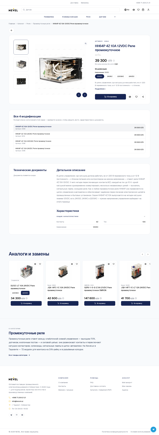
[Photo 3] (21, 81)
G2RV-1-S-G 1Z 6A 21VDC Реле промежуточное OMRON (98, 289)
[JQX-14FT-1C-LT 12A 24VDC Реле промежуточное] (136, 271)
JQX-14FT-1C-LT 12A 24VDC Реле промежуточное (136, 289)
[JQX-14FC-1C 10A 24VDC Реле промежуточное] (63, 271)
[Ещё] (115, 17)
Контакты (62, 386)
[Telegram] (11, 415)
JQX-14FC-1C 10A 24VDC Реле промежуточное (61, 289)
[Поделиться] (142, 96)
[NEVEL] (13, 9)
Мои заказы (126, 386)
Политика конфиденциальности (115, 432)
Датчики (102, 17)
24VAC (109, 76)
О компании (63, 382)
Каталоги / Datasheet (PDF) (101, 390)
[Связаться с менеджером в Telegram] (153, 429)
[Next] (84, 95)
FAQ (91, 382)
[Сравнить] (134, 10)
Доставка (74, 3)
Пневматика (49, 17)
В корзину (112, 96)
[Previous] (78, 95)
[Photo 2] (21, 64)
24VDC (131, 76)
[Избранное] (138, 10)
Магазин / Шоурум (65, 390)
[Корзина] (143, 10)
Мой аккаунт (127, 382)
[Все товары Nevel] (98, 54)
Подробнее (100, 89)
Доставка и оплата (98, 386)
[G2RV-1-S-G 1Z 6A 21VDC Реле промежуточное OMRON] (99, 271)
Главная (12, 24)
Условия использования (140, 432)
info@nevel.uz (17, 401)
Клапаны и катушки (70, 17)
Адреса (125, 390)
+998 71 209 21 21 (143, 3)
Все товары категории (18, 355)
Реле (88, 17)
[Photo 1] (21, 47)
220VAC (120, 76)
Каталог (21, 24)
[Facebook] (22, 415)
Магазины (85, 3)
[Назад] (11, 30)
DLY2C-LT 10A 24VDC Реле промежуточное (23, 287)
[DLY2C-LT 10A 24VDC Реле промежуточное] (26, 271)
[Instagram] (16, 415)
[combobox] (71, 9)
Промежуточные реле (41, 24)
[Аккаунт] (148, 10)
